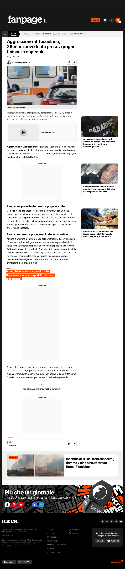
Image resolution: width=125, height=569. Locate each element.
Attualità (27, 34)
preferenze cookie (54, 553)
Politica (36, 34)
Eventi (64, 34)
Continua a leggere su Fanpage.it (41, 389)
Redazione (51, 549)
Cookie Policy (52, 541)
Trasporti (46, 34)
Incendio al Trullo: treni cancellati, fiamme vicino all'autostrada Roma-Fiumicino (90, 463)
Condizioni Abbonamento (56, 545)
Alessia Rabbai (24, 62)
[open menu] (5, 34)
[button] (74, 62)
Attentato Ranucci (77, 34)
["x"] (28, 504)
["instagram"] (14, 504)
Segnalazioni (52, 533)
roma (13, 33)
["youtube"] (21, 504)
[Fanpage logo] (24, 20)
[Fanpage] (10, 521)
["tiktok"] (7, 504)
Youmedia (51, 529)
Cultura (56, 34)
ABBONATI (96, 20)
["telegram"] (41, 504)
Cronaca (10, 437)
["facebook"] (34, 504)
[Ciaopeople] (117, 562)
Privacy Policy (52, 537)
